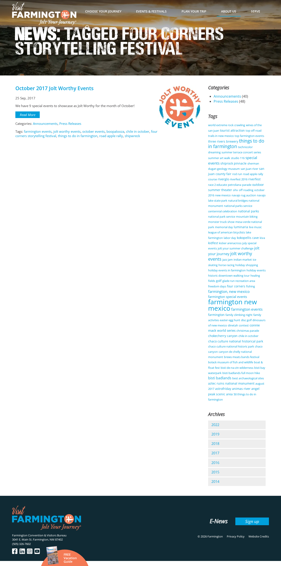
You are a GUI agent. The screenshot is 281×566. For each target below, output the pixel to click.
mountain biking (247, 217)
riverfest (254, 179)
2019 (215, 434)
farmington (216, 315)
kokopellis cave (248, 238)
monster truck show (221, 222)
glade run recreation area (238, 281)
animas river (241, 389)
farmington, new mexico (229, 291)
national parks (248, 211)
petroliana (234, 185)
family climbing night (238, 315)
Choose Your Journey (103, 11)
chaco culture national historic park (231, 346)
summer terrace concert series (241, 152)
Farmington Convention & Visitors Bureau (39, 535)
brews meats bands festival (241, 357)
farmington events (38, 131)
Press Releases (70, 123)
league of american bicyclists (226, 232)
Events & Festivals (151, 11)
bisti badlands (219, 378)
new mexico (223, 195)
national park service (221, 217)
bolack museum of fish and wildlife (230, 362)
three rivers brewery (223, 141)
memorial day (224, 227)
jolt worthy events (67, 131)
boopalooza (115, 131)
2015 (215, 472)
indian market (243, 260)
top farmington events (249, 136)
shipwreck (132, 136)
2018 (215, 443)
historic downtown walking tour (229, 276)
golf (219, 281)
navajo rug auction (244, 195)
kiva (262, 238)
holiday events (256, 270)
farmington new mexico (232, 305)
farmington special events (227, 296)
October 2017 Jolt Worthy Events (54, 88)
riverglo (223, 179)
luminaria (241, 227)
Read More (27, 115)
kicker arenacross (230, 243)
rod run (237, 174)
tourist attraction (232, 130)
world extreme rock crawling (226, 125)
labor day (230, 238)
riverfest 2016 (238, 179)
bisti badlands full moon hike (241, 373)
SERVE (255, 11)
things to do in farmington (77, 136)
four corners (236, 286)
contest (244, 325)
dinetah (233, 325)
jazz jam (227, 260)
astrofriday (223, 389)
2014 (215, 481)
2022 (215, 424)
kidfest (213, 243)
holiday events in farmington (227, 270)
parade (246, 185)
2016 (215, 462)
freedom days (217, 286)
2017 (215, 453)
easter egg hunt (230, 320)
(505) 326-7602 (21, 544)
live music (255, 227)
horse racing (226, 265)
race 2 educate (217, 185)
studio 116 (238, 158)
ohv (235, 190)
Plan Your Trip (194, 11)
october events (93, 131)
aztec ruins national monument (231, 383)
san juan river (249, 169)
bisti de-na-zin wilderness (237, 368)
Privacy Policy (236, 536)
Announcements (45, 123)
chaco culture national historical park (235, 341)
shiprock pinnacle (233, 163)
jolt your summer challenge (235, 248)
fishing (250, 286)
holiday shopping (246, 265)
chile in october (137, 131)
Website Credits (259, 536)
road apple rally (111, 136)
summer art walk (219, 158)
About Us (228, 11)
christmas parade (247, 331)
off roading (246, 190)
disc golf (246, 320)
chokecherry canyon (223, 336)
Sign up (252, 521)
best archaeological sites (248, 378)
